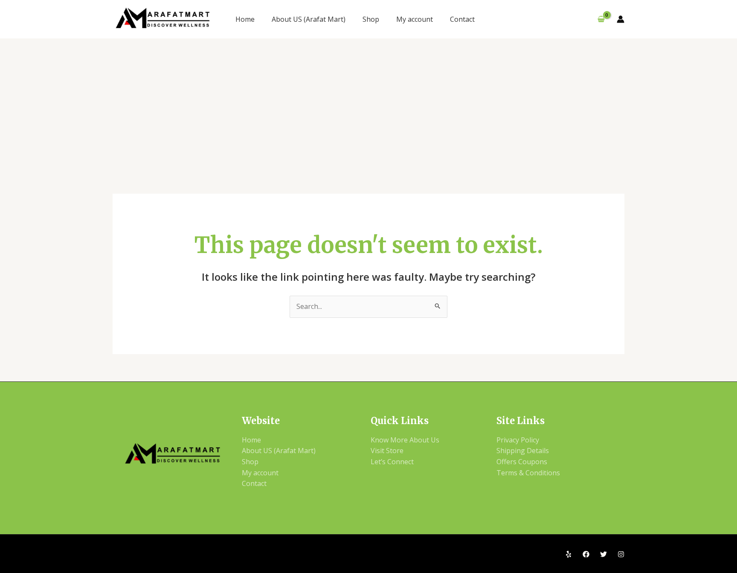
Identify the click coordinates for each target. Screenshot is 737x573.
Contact (462, 19)
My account (414, 19)
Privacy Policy (517, 440)
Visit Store (387, 450)
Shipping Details (522, 450)
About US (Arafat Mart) (308, 19)
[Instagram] (621, 554)
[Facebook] (586, 554)
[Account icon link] (620, 19)
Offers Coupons (521, 461)
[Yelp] (568, 554)
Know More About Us (405, 440)
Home (245, 19)
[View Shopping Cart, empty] (601, 19)
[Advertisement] (368, 102)
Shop (371, 19)
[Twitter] (603, 554)
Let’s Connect (392, 461)
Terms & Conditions (528, 472)
